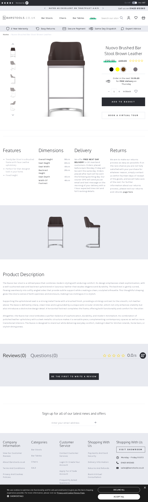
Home (6, 34)
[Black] (111, 69)
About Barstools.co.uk (14, 462)
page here (128, 192)
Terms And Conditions (14, 468)
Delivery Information (98, 462)
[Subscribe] (94, 423)
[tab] (14, 355)
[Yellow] (117, 69)
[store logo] (19, 18)
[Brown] (123, 69)
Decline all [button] (118, 490)
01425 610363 (137, 8)
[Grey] (135, 69)
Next (13, 115)
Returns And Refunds (98, 468)
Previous (13, 44)
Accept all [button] (119, 496)
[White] (129, 69)
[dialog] (74, 493)
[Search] (121, 18)
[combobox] (112, 18)
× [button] (145, 488)
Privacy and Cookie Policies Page (71, 493)
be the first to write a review (74, 376)
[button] (50, 496)
